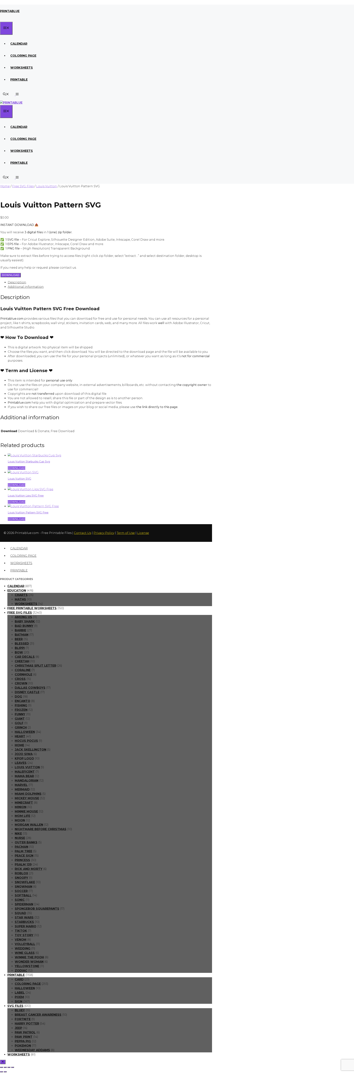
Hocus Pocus (26, 741)
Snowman (23, 886)
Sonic (20, 900)
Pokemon (23, 1045)
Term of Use (126, 533)
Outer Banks (26, 842)
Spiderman (24, 904)
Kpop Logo (24, 758)
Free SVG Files (23, 186)
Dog (18, 696)
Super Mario (25, 926)
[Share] (8, 1067)
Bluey (20, 1010)
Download (10, 275)
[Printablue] (11, 102)
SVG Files (15, 1006)
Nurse (20, 838)
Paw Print (23, 1037)
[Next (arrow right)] (5, 1071)
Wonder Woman (29, 961)
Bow (19, 652)
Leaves (21, 763)
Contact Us (82, 533)
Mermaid (22, 789)
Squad (20, 913)
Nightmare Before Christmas (40, 829)
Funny (20, 714)
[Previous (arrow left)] (1, 1071)
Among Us (23, 617)
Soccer (21, 891)
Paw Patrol (25, 1032)
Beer (19, 639)
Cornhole (23, 674)
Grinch (21, 727)
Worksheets (21, 67)
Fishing (21, 705)
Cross (20, 679)
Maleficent (25, 771)
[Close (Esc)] (12, 1067)
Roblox (21, 873)
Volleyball (25, 944)
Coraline (23, 670)
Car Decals (25, 657)
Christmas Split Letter (35, 665)
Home (5, 186)
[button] (17, 94)
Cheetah (22, 661)
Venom (20, 939)
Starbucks (24, 922)
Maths (20, 599)
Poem (19, 997)
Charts (21, 595)
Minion (20, 807)
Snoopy (21, 877)
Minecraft (24, 802)
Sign (18, 1001)
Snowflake (25, 882)
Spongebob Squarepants (37, 908)
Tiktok (21, 931)
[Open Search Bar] (6, 94)
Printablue (10, 11)
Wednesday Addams (32, 1050)
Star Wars (24, 917)
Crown (21, 683)
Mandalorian (26, 780)
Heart (20, 736)
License (143, 533)
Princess (22, 860)
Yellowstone (27, 966)
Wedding (22, 948)
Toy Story (24, 935)
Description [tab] (17, 282)
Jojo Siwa (24, 754)
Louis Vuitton (46, 186)
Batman (21, 634)
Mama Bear (24, 776)
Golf (19, 723)
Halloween (25, 732)
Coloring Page (23, 55)
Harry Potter (27, 1023)
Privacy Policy (103, 533)
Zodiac (21, 970)
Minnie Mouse (26, 811)
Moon (20, 820)
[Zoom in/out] (1, 1067)
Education (16, 590)
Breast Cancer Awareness (38, 1014)
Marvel (21, 785)
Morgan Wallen (29, 824)
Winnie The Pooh (29, 957)
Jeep (18, 1028)
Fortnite (23, 1019)
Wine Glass (25, 953)
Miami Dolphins (28, 794)
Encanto (22, 701)
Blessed (22, 643)
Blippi (20, 648)
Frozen (21, 710)
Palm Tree (23, 851)
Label (20, 992)
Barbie (20, 630)
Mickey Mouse (27, 798)
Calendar (18, 43)
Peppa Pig (23, 1041)
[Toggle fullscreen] (5, 1067)
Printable (19, 79)
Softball (23, 895)
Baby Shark (25, 621)
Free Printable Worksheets (32, 608)
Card (19, 979)
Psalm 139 (23, 864)
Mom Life (22, 816)
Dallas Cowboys (30, 687)
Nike (18, 833)
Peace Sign (24, 855)
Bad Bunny (24, 626)
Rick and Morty (28, 869)
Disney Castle (27, 692)
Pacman (21, 847)
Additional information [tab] (26, 287)
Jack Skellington (30, 749)
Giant (20, 718)
